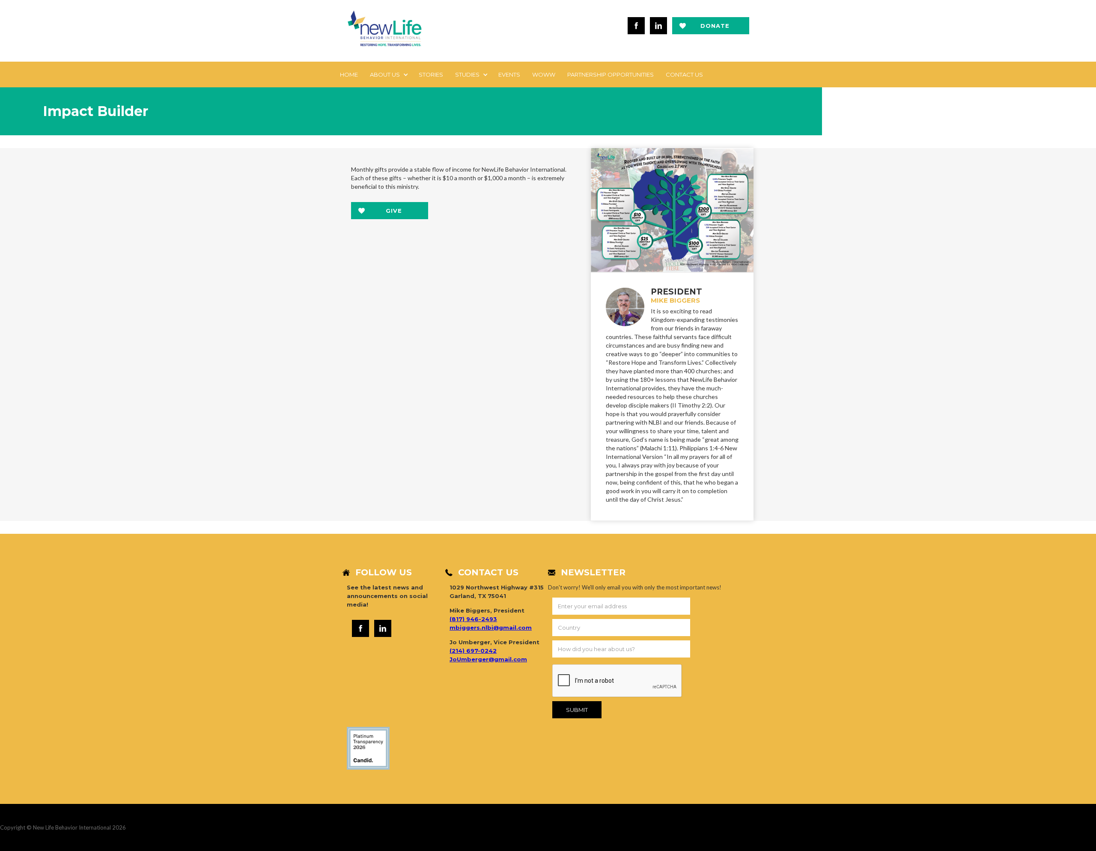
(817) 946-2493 (473, 619)
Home (349, 74)
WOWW (543, 74)
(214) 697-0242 (473, 650)
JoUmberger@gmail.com (488, 659)
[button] (388, 74)
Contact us (684, 74)
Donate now (715, 28)
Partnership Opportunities (610, 74)
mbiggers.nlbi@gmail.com (491, 627)
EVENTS (509, 74)
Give (394, 210)
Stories (431, 74)
